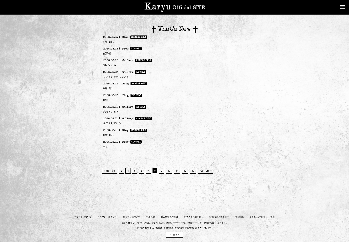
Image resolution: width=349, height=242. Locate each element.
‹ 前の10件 (109, 170)
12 (185, 170)
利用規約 (150, 216)
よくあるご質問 (257, 216)
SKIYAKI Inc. (205, 227)
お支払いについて (131, 216)
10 (169, 170)
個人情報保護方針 (169, 216)
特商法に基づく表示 (219, 216)
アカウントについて (107, 216)
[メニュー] (342, 7)
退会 (272, 216)
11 (177, 170)
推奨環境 (239, 216)
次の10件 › (205, 170)
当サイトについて (83, 216)
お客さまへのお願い (194, 216)
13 (193, 170)
